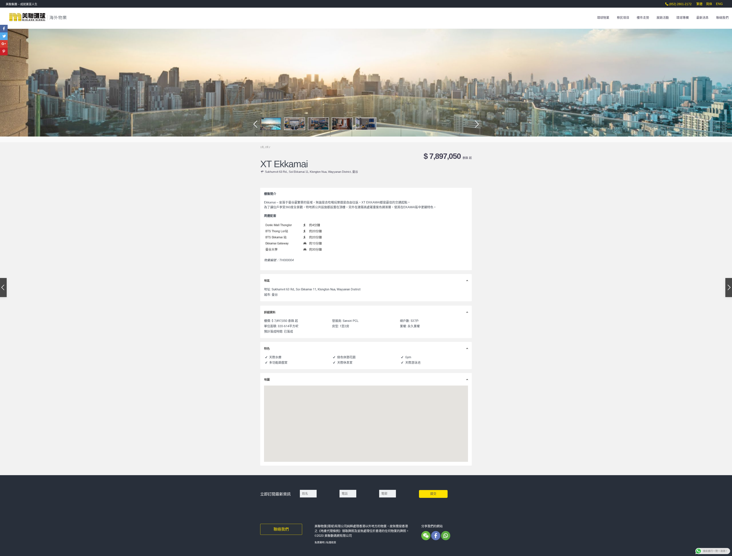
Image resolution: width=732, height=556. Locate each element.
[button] (254, 126)
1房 (262, 147)
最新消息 (702, 17)
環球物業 (603, 17)
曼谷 (355, 171)
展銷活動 (663, 17)
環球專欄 (682, 17)
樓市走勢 (643, 17)
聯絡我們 (722, 17)
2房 (267, 147)
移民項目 (623, 17)
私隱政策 (331, 542)
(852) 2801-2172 (680, 4)
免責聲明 (319, 542)
